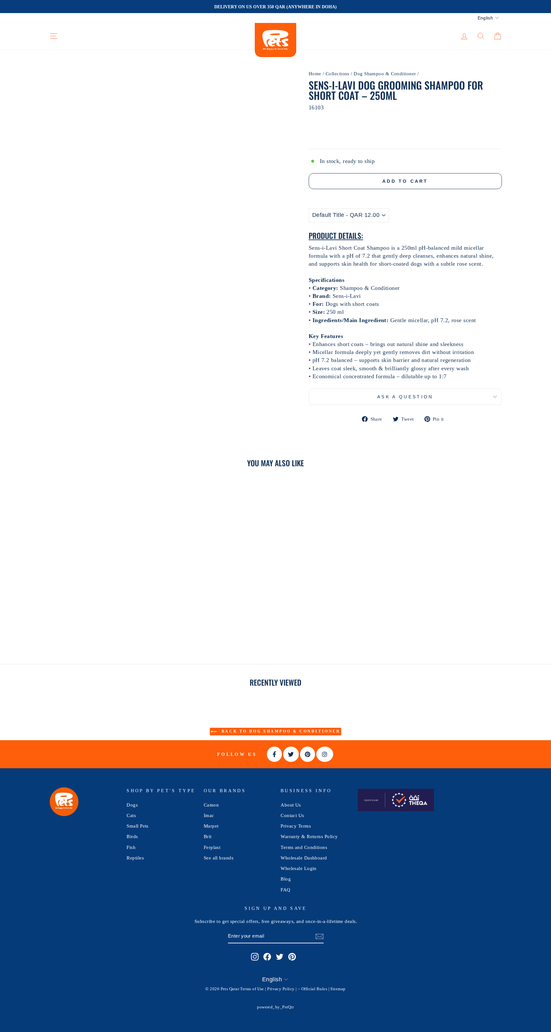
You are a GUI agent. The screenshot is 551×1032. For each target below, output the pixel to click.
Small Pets (138, 826)
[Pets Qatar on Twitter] (279, 957)
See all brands (218, 857)
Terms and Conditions (304, 847)
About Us (291, 804)
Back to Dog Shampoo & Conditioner (279, 731)
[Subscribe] (319, 936)
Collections (337, 73)
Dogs (132, 804)
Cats (131, 815)
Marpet (211, 826)
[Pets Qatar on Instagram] (255, 957)
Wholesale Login (299, 868)
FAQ (285, 889)
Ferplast (212, 847)
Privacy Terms (296, 826)
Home (315, 73)
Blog (286, 878)
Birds (132, 836)
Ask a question (405, 396)
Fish (131, 847)
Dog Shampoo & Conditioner (385, 73)
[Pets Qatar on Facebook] (267, 957)
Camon (211, 804)
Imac (209, 815)
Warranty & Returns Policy (309, 836)
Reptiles (135, 857)
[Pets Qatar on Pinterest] (292, 957)
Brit (208, 836)
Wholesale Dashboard (304, 857)
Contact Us (292, 815)
